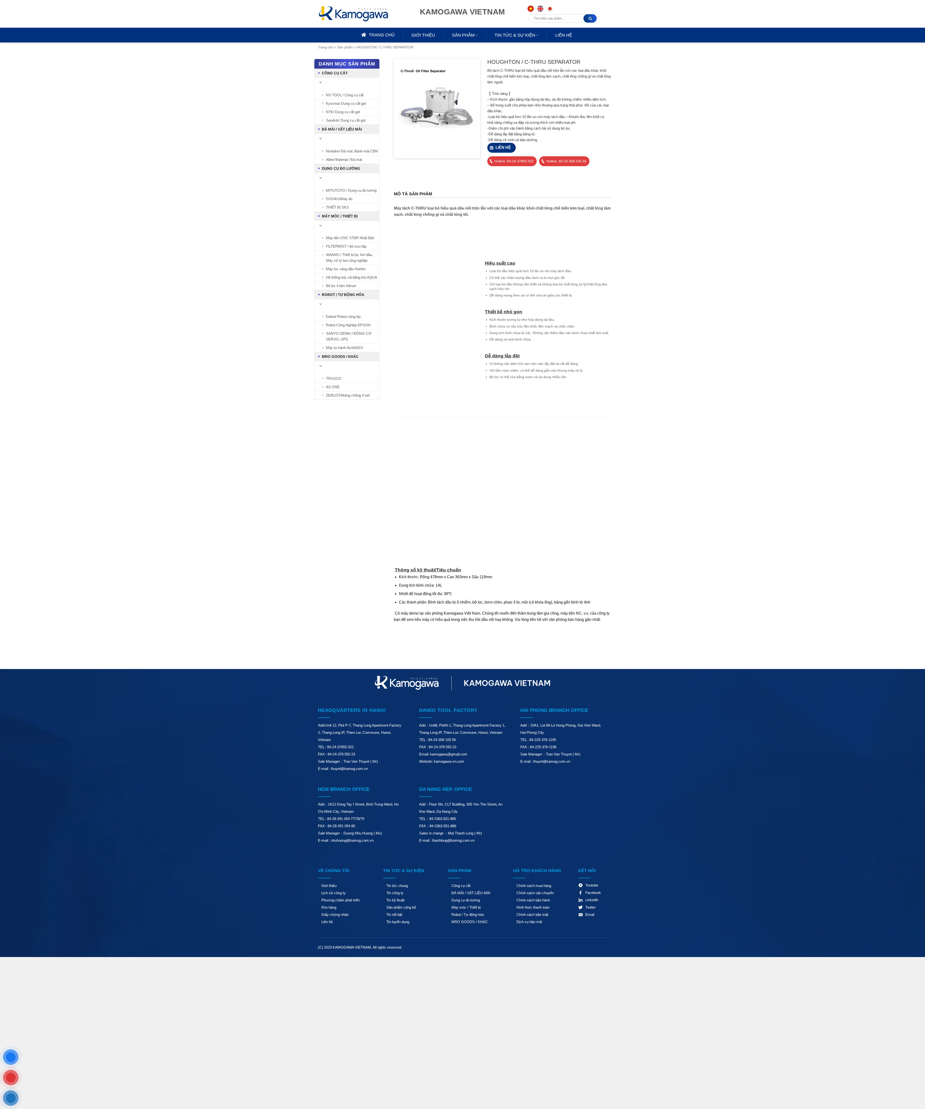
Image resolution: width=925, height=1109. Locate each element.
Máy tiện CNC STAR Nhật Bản (350, 238)
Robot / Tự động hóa (343, 295)
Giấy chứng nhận (335, 914)
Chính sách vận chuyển (535, 893)
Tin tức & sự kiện (515, 35)
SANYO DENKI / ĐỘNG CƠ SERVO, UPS (348, 336)
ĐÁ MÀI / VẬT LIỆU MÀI (342, 129)
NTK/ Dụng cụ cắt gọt (343, 112)
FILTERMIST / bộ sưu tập (346, 246)
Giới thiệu (423, 35)
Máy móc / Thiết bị (339, 216)
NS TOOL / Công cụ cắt (344, 95)
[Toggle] (321, 82)
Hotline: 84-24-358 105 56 (566, 161)
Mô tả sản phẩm (413, 193)
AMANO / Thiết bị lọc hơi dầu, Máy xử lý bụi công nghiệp (349, 257)
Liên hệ (563, 35)
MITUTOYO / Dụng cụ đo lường (351, 190)
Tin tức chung (397, 886)
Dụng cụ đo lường (341, 168)
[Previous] (398, 150)
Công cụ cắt (335, 73)
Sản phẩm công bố (401, 907)
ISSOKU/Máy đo (339, 199)
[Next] (411, 150)
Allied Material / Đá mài (344, 159)
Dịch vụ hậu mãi (529, 922)
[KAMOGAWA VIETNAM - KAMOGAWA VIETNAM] (360, 14)
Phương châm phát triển (340, 900)
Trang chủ (325, 47)
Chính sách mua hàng (533, 886)
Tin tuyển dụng (397, 922)
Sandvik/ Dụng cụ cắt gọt (345, 120)
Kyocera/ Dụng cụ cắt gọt (346, 103)
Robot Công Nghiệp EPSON (348, 325)
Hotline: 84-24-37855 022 (514, 161)
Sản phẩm (463, 35)
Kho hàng (328, 907)
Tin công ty (394, 893)
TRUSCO (333, 378)
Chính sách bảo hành (533, 900)
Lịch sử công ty (333, 893)
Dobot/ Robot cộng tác (343, 317)
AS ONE (333, 387)
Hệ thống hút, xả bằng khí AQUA (351, 277)
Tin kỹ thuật (395, 900)
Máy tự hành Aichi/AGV (344, 348)
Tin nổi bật (394, 914)
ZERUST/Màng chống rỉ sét (348, 395)
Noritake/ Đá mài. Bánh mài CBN (352, 151)
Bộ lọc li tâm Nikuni (341, 286)
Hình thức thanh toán (532, 907)
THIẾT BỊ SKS (337, 207)
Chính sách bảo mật (532, 914)
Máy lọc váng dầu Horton (345, 269)
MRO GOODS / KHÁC (340, 356)
